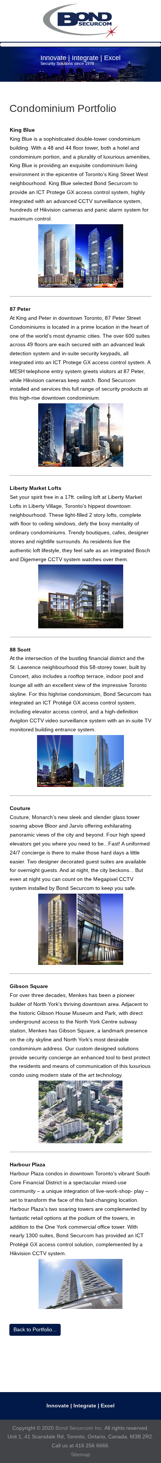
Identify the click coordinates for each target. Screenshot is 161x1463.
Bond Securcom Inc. (79, 1428)
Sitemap (80, 1454)
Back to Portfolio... (35, 1329)
